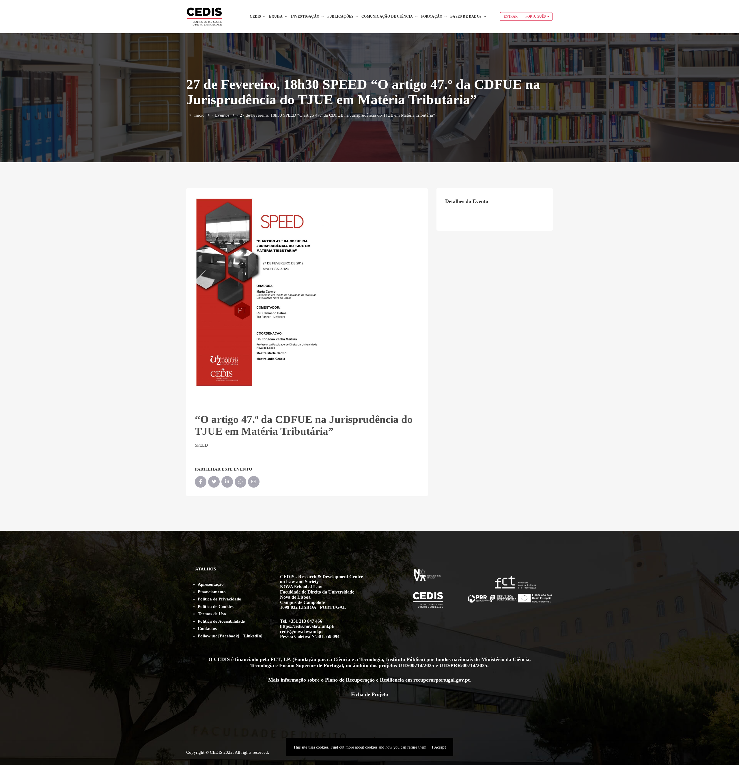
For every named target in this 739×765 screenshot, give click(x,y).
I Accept (439, 747)
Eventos (222, 115)
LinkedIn (252, 636)
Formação (432, 16)
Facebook (229, 636)
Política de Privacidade (219, 599)
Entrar (511, 16)
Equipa (276, 16)
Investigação (305, 16)
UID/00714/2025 (416, 665)
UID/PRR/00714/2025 (463, 665)
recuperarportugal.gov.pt (441, 680)
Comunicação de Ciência (387, 16)
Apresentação (211, 584)
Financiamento (212, 591)
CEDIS (255, 16)
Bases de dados (466, 16)
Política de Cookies (216, 606)
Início (199, 115)
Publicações (340, 16)
